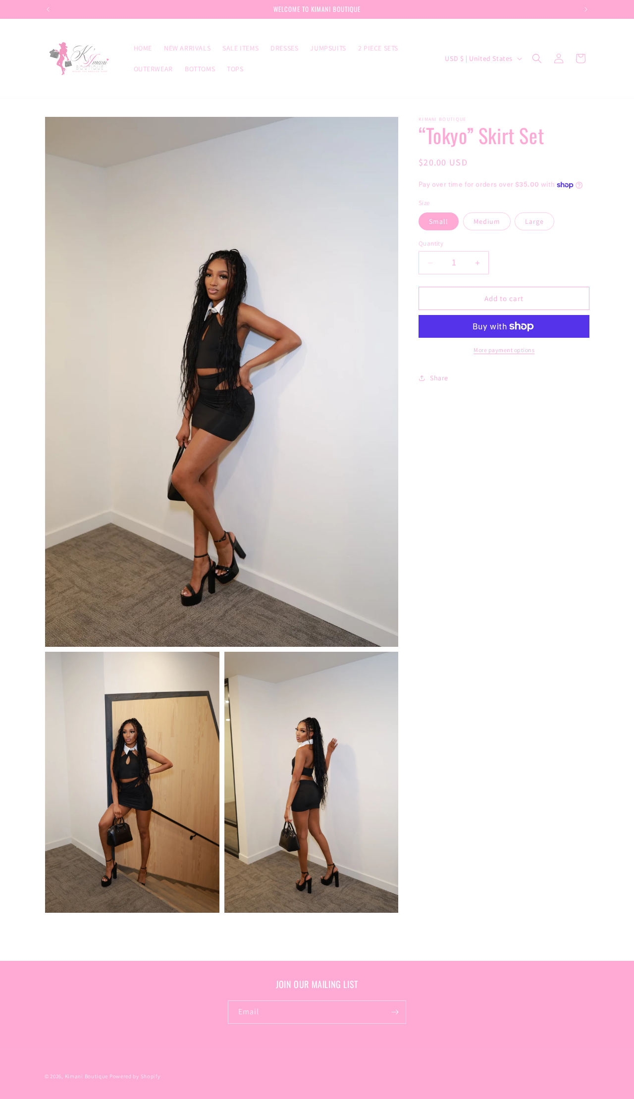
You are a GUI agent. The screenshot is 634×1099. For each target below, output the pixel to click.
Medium (487, 221)
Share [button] (439, 377)
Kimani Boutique (86, 1076)
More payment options (504, 350)
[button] (537, 58)
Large (534, 221)
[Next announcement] (586, 9)
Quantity (431, 243)
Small (438, 221)
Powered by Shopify (134, 1076)
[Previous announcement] (48, 9)
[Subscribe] (395, 1012)
